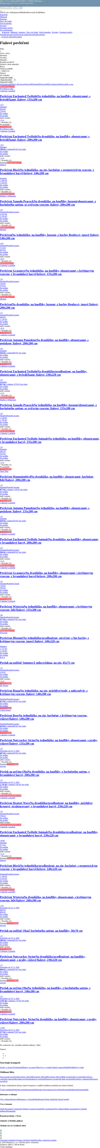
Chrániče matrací (57, 1067)
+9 (3, 259)
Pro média (59, 1109)
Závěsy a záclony (6, 1067)
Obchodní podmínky (8, 1140)
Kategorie (8, 35)
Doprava (14, 1099)
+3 (1, 120)
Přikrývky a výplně (43, 1067)
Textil (14, 35)
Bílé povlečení (67, 1077)
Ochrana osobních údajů (25, 1140)
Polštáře (67, 1067)
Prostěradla (17, 1067)
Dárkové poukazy (30, 1109)
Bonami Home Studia (46, 1099)
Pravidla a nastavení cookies (45, 1140)
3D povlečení (78, 1077)
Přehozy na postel (29, 1067)
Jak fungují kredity (62, 1099)
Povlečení (41, 35)
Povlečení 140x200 (25, 1077)
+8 (1, 259)
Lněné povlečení (66, 1079)
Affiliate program (69, 1109)
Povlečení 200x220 (54, 1077)
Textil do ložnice (23, 35)
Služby (2, 1109)
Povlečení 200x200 (40, 1077)
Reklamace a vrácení (25, 1099)
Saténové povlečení (37, 1079)
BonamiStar (10, 1111)
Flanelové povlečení (52, 1079)
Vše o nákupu (5, 1099)
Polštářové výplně (77, 1067)
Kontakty (9, 1109)
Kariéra (39, 1109)
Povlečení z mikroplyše (82, 1079)
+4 (3, 120)
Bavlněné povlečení (22, 1079)
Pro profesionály (48, 1109)
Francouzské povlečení (9, 1077)
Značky (20, 1109)
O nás (15, 1109)
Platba (35, 1099)
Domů (2, 35)
